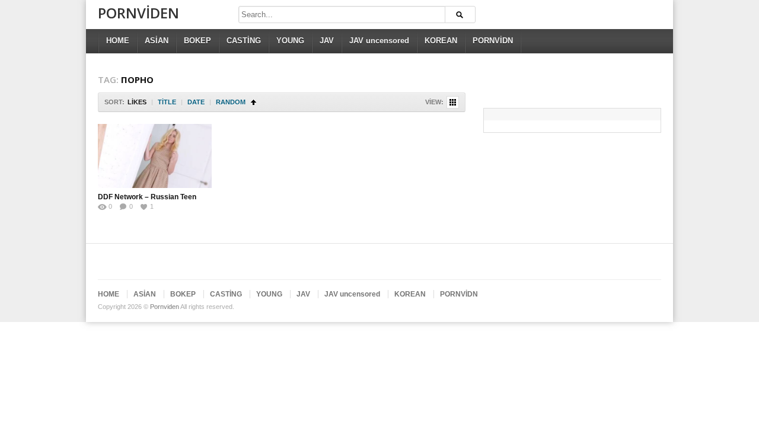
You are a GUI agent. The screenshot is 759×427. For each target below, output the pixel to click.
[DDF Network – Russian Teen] (155, 156)
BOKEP (197, 40)
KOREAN (441, 40)
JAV (327, 40)
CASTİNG (244, 40)
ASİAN (156, 40)
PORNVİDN (493, 40)
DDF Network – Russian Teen (147, 197)
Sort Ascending (253, 102)
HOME (117, 40)
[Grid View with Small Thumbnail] (453, 102)
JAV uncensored (379, 40)
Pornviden (138, 13)
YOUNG (290, 40)
